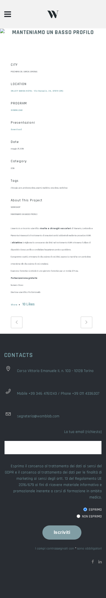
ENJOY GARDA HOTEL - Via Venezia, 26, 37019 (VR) (37, 91)
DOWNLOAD (17, 110)
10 (28, 304)
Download (16, 129)
